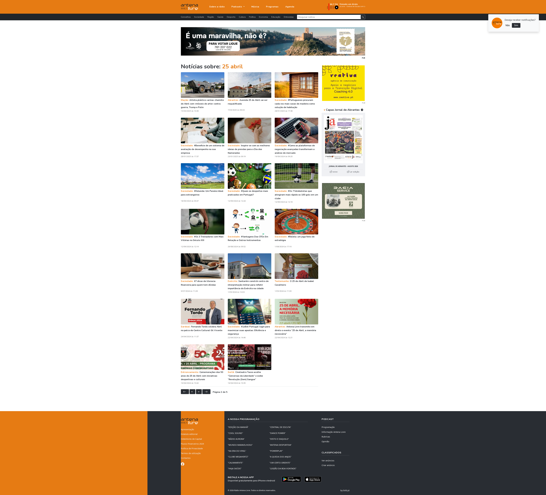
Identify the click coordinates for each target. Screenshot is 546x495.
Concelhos (186, 16)
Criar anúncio (328, 465)
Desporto (231, 16)
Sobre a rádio (217, 6)
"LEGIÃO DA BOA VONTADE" (282, 468)
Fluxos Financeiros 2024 (192, 443)
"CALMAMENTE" (235, 462)
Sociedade (199, 16)
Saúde (220, 16)
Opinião (325, 441)
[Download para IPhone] (312, 479)
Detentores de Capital (191, 439)
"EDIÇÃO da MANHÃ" (238, 427)
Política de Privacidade (192, 448)
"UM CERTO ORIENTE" (280, 462)
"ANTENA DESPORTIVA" (280, 445)
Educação (275, 16)
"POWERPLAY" (276, 451)
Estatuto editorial (189, 434)
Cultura (242, 16)
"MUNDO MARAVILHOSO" (240, 445)
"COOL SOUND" (235, 433)
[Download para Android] (291, 479)
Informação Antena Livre (334, 432)
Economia (263, 16)
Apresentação (187, 429)
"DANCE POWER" (277, 433)
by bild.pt (344, 490)
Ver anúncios (328, 460)
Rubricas (326, 436)
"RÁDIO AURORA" (236, 439)
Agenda (289, 6)
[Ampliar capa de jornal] (343, 139)
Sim (516, 25)
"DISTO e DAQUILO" (279, 439)
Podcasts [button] (237, 6)
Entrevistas (289, 16)
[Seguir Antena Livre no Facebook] (182, 464)
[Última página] (206, 391)
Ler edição (354, 171)
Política (252, 16)
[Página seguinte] (199, 391)
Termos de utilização (191, 453)
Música (255, 6)
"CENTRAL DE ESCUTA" (280, 427)
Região (210, 16)
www (335, 171)
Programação (328, 427)
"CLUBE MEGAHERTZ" (238, 456)
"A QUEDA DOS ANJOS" (280, 456)
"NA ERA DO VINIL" (237, 451)
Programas (272, 6)
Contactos (186, 458)
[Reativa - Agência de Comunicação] (343, 82)
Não (507, 25)
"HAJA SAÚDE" (235, 468)
